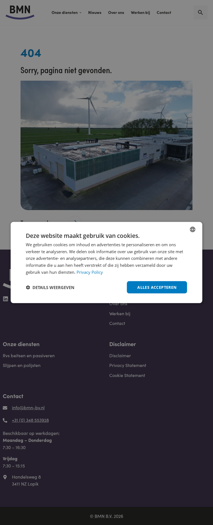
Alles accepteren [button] (156, 287)
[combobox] (193, 229)
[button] (50, 287)
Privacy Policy (90, 272)
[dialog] (106, 262)
